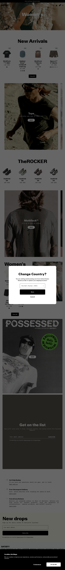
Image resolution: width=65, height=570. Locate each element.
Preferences (37, 564)
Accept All (54, 564)
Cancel (32, 296)
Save (32, 292)
